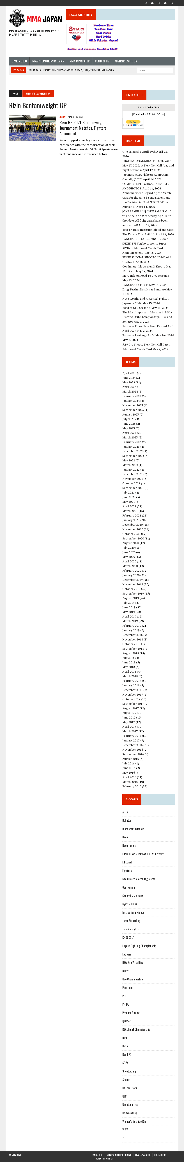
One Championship (132, 979)
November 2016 (132, 750)
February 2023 (131, 442)
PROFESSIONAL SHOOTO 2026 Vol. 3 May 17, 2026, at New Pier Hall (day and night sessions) (148, 165)
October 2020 (131, 534)
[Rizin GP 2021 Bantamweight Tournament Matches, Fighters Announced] (32, 139)
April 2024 (129, 387)
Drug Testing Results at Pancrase (144, 289)
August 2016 (130, 759)
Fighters (127, 870)
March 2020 (130, 566)
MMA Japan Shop (79, 61)
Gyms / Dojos (129, 904)
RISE (124, 1038)
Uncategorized (130, 1104)
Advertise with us (126, 61)
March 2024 (130, 391)
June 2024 (128, 378)
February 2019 (131, 626)
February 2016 (131, 786)
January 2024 (131, 401)
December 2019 (132, 580)
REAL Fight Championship (136, 1029)
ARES (125, 812)
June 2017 (128, 717)
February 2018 (131, 681)
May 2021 (128, 502)
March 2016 (130, 782)
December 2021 (132, 474)
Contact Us (102, 61)
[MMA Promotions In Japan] (152, 2)
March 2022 (130, 465)
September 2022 (133, 456)
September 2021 (133, 488)
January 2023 (131, 447)
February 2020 (131, 570)
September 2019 (133, 593)
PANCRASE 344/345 (135, 285)
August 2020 (130, 543)
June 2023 (128, 424)
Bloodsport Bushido (133, 829)
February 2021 (131, 515)
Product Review (130, 1013)
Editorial (127, 862)
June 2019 (128, 607)
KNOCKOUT (128, 937)
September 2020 (133, 538)
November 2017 (132, 694)
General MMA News (132, 896)
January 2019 (131, 630)
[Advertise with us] (172, 2)
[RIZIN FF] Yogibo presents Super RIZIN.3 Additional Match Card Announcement (144, 248)
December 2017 (132, 690)
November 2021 (132, 479)
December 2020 (132, 525)
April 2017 (129, 727)
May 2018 (128, 667)
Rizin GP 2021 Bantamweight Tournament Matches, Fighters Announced (83, 128)
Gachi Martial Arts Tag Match (138, 879)
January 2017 (131, 740)
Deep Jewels (129, 845)
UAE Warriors (129, 1088)
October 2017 (131, 699)
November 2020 (132, 529)
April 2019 (129, 616)
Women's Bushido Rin (134, 1121)
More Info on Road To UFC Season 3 (145, 276)
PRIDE (125, 1004)
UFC (124, 1096)
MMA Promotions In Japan (48, 61)
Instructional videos (133, 912)
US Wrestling (129, 1113)
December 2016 (132, 745)
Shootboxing (129, 1071)
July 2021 (128, 492)
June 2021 (128, 497)
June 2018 (128, 662)
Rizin (62, 117)
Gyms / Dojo (19, 61)
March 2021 (130, 511)
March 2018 (130, 676)
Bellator (126, 820)
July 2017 (128, 713)
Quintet (126, 1021)
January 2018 (131, 685)
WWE (125, 1130)
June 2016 (128, 768)
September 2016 (133, 754)
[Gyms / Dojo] (146, 2)
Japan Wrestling (131, 921)
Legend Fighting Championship (139, 946)
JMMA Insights (130, 929)
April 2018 (129, 671)
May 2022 (128, 460)
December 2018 (132, 635)
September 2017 (133, 704)
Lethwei (126, 954)
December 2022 (132, 451)
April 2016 (129, 777)
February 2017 (131, 736)
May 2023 (128, 428)
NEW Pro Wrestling (132, 962)
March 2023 (130, 437)
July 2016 (128, 763)
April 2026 (129, 373)
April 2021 (129, 506)
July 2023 (128, 419)
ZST (124, 1138)
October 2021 (131, 483)
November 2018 (132, 639)
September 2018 (133, 649)
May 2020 (128, 557)
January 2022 (131, 469)
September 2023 (133, 410)
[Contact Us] (165, 2)
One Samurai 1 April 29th (139, 152)
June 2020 (128, 552)
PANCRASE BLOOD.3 (136, 239)
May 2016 (128, 772)
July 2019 (128, 603)
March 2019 (130, 621)
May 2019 (128, 612)
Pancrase (127, 987)
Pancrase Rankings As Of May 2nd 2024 (148, 335)
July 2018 (128, 658)
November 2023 (132, 405)
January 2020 (131, 575)
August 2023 (130, 414)
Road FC (126, 1054)
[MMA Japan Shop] (159, 2)
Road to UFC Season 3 (136, 308)
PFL (124, 996)
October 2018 (131, 644)
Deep (125, 837)
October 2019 (131, 589)
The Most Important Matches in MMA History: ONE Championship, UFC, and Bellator (147, 316)
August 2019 (130, 598)
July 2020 (128, 548)
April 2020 (129, 561)
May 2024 (128, 382)
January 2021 (131, 520)
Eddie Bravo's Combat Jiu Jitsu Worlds (143, 854)
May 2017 (128, 722)
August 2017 (130, 708)
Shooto (126, 1080)
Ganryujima (128, 887)
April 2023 (129, 433)
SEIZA (125, 1063)
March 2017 (130, 731)
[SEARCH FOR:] (155, 70)
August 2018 (130, 653)
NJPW (125, 971)
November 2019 (132, 584)
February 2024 (131, 396)
